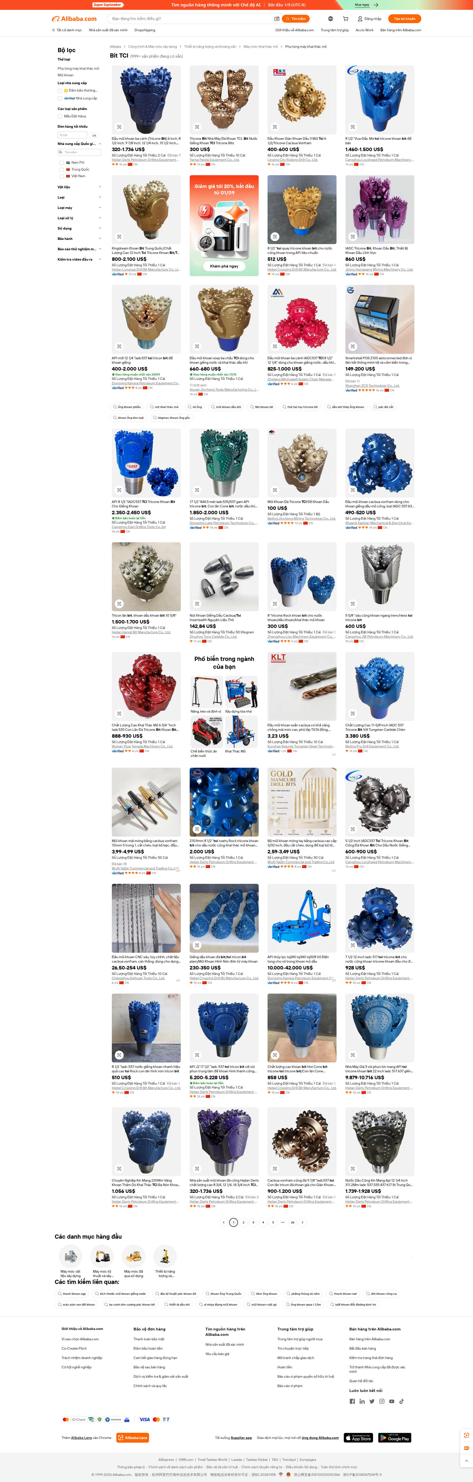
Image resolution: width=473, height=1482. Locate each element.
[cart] (346, 19)
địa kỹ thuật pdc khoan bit (178, 1293)
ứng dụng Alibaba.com (320, 1438)
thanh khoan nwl (345, 1293)
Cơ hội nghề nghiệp (76, 1367)
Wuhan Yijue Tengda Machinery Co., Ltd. (142, 746)
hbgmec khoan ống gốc (174, 418)
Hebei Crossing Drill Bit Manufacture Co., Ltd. (302, 269)
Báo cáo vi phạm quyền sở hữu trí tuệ (305, 1376)
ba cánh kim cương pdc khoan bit (132, 1304)
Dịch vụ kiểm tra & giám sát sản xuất (161, 1376)
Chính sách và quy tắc (150, 1386)
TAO (275, 1460)
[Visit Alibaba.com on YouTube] (392, 1401)
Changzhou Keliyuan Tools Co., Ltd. (138, 978)
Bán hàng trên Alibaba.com (369, 1339)
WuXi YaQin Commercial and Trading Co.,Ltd (145, 868)
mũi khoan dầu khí (228, 407)
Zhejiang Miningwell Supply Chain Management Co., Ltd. (302, 379)
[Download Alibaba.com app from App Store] (358, 1438)
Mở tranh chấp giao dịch (295, 1358)
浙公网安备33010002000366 (317, 1475)
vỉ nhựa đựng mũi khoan (220, 1304)
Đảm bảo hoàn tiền (148, 1348)
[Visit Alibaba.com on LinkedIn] (362, 1401)
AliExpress (166, 1460)
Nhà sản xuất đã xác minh (224, 1344)
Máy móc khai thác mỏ (261, 46)
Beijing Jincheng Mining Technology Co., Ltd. (302, 518)
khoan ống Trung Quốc (226, 1293)
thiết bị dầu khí (179, 1304)
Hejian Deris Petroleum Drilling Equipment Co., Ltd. (146, 160)
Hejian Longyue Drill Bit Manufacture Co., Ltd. (146, 269)
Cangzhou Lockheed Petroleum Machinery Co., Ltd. (379, 160)
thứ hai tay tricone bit (302, 407)
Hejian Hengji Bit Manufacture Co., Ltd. (141, 632)
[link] (466, 1435)
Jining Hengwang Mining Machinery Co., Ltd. (379, 269)
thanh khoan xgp (74, 1293)
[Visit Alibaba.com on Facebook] (352, 1401)
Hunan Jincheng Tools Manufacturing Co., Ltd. (224, 389)
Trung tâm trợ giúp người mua (299, 1339)
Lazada (236, 1460)
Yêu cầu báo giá (217, 1354)
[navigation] (79, 635)
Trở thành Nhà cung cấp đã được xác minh (377, 1369)
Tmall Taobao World (212, 1460)
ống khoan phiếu (129, 407)
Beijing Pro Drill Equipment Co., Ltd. (372, 746)
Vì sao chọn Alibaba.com (80, 1339)
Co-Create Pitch (74, 1348)
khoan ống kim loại (131, 418)
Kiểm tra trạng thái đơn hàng (371, 1358)
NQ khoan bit (264, 407)
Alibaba (115, 46)
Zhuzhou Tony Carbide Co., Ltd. (213, 637)
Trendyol (289, 1460)
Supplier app (241, 1438)
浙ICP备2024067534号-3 (362, 1475)
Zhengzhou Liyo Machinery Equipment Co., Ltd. (302, 637)
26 (292, 1222)
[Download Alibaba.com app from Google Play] (394, 1438)
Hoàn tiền (284, 1367)
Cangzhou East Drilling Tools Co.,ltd (139, 527)
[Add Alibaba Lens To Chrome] (132, 1438)
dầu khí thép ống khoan (348, 407)
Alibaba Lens (81, 1438)
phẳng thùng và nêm (305, 1293)
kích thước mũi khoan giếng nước (123, 1293)
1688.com (185, 1460)
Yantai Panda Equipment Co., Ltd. (214, 160)
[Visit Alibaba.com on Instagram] (382, 1401)
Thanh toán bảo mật (149, 1339)
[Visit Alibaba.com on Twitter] (372, 1401)
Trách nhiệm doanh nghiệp (82, 1358)
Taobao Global (257, 1460)
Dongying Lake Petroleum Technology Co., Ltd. (224, 523)
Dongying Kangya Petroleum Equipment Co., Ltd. (146, 383)
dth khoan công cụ (384, 1293)
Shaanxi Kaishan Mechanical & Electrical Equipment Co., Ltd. (379, 523)
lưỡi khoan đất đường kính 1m (355, 1304)
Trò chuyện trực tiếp (293, 1348)
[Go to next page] (302, 1222)
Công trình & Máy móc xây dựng (152, 46)
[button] (277, 19)
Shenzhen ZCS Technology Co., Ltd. (372, 386)
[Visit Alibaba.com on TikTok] (402, 1401)
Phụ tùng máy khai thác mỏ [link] (306, 46)
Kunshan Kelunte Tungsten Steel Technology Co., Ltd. (302, 746)
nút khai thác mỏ (166, 407)
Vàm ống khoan (266, 1293)
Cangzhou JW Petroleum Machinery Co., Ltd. (379, 637)
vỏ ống (197, 407)
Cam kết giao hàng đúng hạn (155, 1358)
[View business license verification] (281, 1474)
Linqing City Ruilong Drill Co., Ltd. (293, 160)
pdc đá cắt (385, 407)
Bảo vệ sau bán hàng (149, 1367)
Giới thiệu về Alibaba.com (82, 1329)
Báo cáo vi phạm (290, 1386)
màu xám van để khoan (79, 1304)
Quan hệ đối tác (361, 1381)
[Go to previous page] (223, 1222)
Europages (308, 1460)
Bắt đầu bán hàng (362, 1348)
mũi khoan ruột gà (264, 1304)
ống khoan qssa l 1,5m (306, 1304)
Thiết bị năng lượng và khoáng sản (210, 46)
